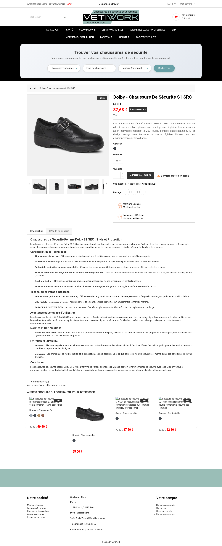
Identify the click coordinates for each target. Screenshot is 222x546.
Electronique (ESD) (112, 30)
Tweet (135, 192)
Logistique (106, 37)
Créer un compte (164, 511)
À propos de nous (35, 514)
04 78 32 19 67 (83, 524)
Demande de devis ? (109, 4)
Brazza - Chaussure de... (41, 410)
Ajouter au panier (140, 175)
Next (196, 425)
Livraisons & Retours (37, 508)
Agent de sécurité (146, 37)
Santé (69, 30)
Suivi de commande (165, 505)
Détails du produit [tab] (59, 231)
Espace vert (53, 30)
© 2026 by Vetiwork (111, 542)
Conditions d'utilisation (38, 511)
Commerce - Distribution (80, 37)
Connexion (161, 508)
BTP (174, 30)
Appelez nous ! (149, 184)
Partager (127, 192)
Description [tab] (36, 231)
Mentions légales (35, 505)
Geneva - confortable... (170, 413)
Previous (26, 425)
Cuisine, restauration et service (147, 30)
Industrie (124, 37)
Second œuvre (87, 30)
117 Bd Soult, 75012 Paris (82, 507)
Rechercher (164, 68)
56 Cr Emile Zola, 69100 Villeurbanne (87, 518)
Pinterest (142, 192)
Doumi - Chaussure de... (84, 435)
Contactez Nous (78, 497)
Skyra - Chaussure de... (127, 413)
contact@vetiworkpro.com (86, 529)
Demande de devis (36, 517)
